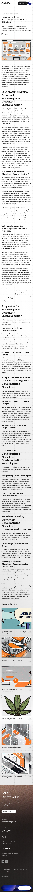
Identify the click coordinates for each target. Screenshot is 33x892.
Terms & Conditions (6, 869)
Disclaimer (19, 869)
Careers (25, 869)
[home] (6, 3)
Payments (4, 872)
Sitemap (9, 872)
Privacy (14, 869)
